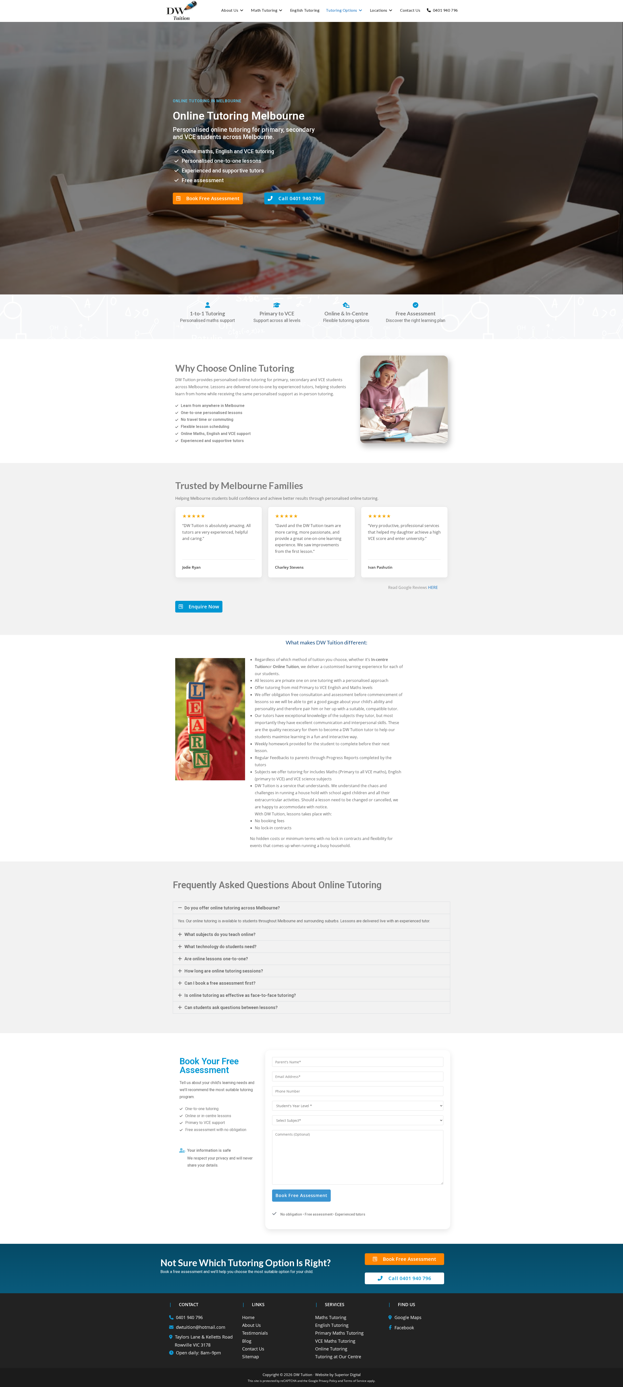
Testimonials (255, 1333)
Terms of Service (355, 1381)
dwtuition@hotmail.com (200, 1327)
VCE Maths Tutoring (335, 1341)
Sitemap (250, 1356)
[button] (311, 908)
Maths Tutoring (330, 1317)
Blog (246, 1341)
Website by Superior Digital (338, 1374)
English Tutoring (331, 1325)
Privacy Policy (328, 1381)
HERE (433, 587)
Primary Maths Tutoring (339, 1333)
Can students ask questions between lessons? (231, 1007)
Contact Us (253, 1349)
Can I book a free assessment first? (220, 983)
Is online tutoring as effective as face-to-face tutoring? (240, 995)
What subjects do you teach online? (220, 934)
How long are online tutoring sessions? (223, 970)
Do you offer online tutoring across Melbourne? (232, 907)
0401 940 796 (189, 1317)
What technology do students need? (220, 946)
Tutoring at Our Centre (338, 1356)
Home (248, 1317)
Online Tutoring (331, 1349)
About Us (251, 1325)
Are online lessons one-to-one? (216, 958)
